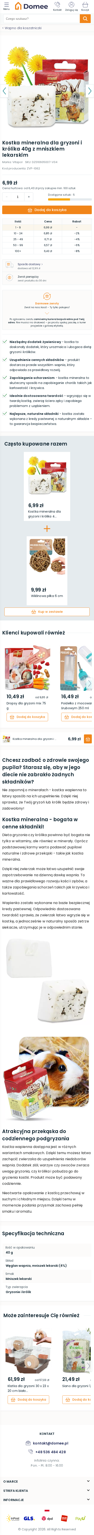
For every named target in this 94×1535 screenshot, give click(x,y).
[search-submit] (85, 18)
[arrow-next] (89, 683)
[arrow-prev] (4, 683)
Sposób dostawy (29, 264)
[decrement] (28, 197)
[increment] (6, 197)
